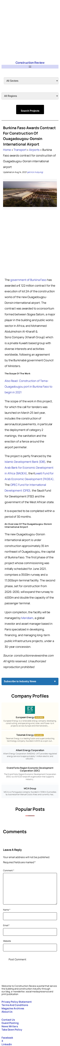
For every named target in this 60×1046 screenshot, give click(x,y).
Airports (34, 150)
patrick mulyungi (35, 172)
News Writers (10, 1026)
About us (7, 1011)
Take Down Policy (12, 1029)
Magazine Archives (13, 1008)
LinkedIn (7, 1044)
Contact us (8, 1019)
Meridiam (27, 618)
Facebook (7, 1037)
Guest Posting (10, 1023)
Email (6, 925)
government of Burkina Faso (28, 280)
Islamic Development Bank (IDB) (25, 462)
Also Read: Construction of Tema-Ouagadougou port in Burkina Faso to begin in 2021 (28, 386)
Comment (8, 870)
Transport (20, 150)
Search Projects (30, 111)
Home (7, 150)
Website (7, 940)
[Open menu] (30, 67)
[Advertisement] (30, 30)
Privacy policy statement (17, 1001)
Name (6, 909)
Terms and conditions (15, 1005)
